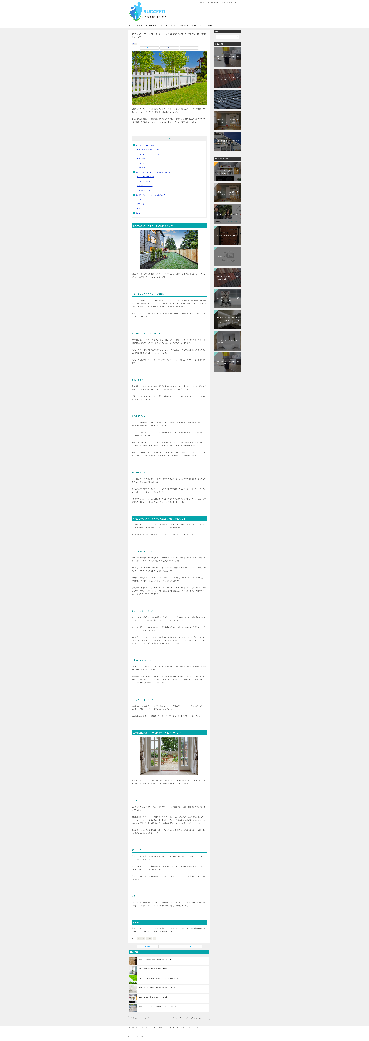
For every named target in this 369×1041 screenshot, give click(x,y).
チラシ (202, 26)
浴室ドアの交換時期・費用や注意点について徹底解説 (153, 968)
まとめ (138, 213)
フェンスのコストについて (145, 177)
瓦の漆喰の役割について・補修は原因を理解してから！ (228, 100)
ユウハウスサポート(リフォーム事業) (228, 214)
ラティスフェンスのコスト (145, 181)
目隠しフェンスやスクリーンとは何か (149, 150)
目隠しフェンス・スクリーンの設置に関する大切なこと (153, 172)
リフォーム (163, 26)
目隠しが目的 (141, 159)
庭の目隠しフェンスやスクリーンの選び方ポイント (152, 195)
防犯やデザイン (142, 163)
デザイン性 (140, 204)
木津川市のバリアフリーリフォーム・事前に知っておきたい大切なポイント (159, 1006)
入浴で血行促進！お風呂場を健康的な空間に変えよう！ (228, 341)
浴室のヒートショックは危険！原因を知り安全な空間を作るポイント (157, 987)
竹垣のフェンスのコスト (144, 186)
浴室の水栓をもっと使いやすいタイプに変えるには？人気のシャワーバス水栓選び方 (228, 320)
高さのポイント (142, 168)
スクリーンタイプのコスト (145, 190)
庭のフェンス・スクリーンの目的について (149, 145)
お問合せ (210, 26)
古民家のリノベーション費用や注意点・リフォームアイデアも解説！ (227, 121)
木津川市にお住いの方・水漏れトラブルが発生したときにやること (157, 959)
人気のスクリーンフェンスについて (148, 154)
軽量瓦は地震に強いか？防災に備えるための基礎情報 (228, 79)
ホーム (131, 26)
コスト (139, 199)
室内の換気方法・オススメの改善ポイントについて (143, 1018)
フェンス (148, 938)
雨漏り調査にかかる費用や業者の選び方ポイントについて (228, 57)
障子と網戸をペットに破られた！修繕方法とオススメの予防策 (228, 299)
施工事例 (173, 26)
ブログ (194, 26)
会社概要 (139, 26)
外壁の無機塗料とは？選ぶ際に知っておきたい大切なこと (228, 142)
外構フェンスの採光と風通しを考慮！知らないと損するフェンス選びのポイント (160, 978)
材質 (138, 208)
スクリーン (141, 938)
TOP (136, 1027)
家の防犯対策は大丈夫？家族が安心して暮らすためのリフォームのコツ (189, 1018)
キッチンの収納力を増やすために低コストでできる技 (153, 997)
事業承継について (151, 26)
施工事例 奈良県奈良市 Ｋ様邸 (227, 235)
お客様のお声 (184, 26)
